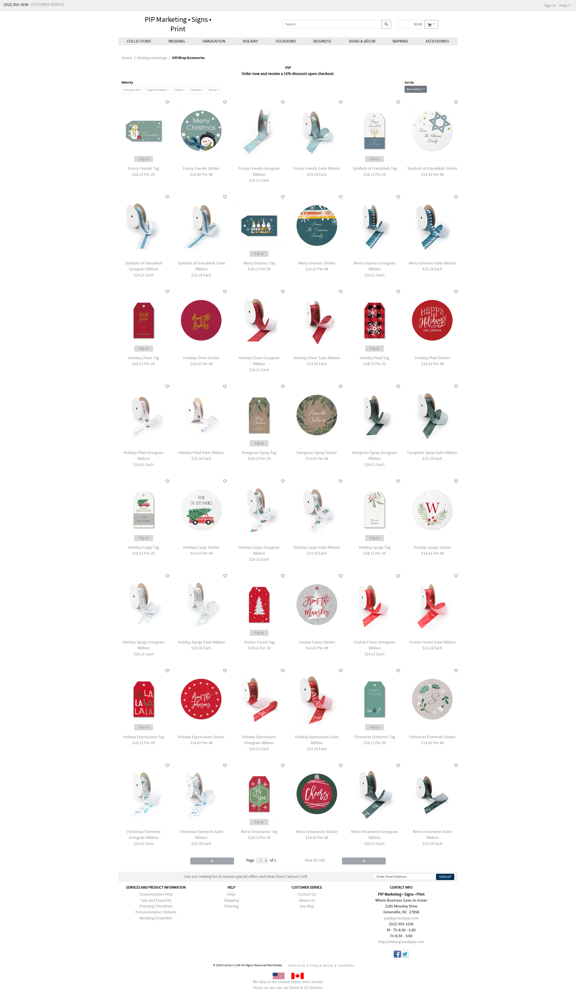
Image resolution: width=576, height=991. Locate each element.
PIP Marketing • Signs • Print (178, 24)
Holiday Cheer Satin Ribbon (317, 358)
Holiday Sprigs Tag (374, 547)
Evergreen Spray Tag (259, 452)
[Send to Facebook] (397, 954)
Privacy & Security (321, 965)
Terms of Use (296, 965)
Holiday (250, 41)
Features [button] (196, 90)
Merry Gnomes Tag (259, 263)
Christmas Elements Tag (374, 737)
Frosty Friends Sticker (201, 168)
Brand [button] (212, 90)
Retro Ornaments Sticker (317, 831)
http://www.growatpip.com (401, 941)
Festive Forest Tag (259, 642)
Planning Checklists (156, 906)
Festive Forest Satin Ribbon (432, 642)
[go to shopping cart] (431, 24)
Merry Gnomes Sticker (316, 263)
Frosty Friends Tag (143, 168)
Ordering (231, 906)
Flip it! (143, 159)
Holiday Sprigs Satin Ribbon (201, 642)
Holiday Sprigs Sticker (432, 547)
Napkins (400, 41)
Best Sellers (414, 89)
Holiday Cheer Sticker (201, 358)
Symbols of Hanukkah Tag (374, 168)
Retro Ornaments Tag (259, 831)
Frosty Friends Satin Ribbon (316, 168)
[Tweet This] (405, 954)
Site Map (306, 906)
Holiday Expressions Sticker (201, 737)
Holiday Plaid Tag (374, 358)
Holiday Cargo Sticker (201, 547)
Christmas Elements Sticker (432, 737)
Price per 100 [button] (131, 90)
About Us (307, 900)
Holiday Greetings (152, 58)
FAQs (231, 894)
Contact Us (306, 894)
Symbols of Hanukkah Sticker (432, 168)
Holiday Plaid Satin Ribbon (201, 452)
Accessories (437, 41)
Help (563, 5)
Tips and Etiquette (155, 900)
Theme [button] (178, 90)
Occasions (286, 41)
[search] (386, 24)
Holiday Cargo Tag (143, 547)
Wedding (177, 41)
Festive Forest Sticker (317, 642)
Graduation (213, 41)
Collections (139, 41)
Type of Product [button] (156, 90)
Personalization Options (155, 912)
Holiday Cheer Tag (143, 358)
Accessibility (346, 965)
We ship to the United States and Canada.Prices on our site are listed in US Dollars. (288, 984)
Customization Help (156, 894)
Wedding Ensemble (156, 918)
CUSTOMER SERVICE (47, 4)
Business (322, 41)
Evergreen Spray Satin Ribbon (432, 452)
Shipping (231, 900)
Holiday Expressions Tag (143, 737)
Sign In (550, 5)
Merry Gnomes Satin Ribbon (432, 263)
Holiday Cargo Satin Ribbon (317, 547)
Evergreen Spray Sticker (317, 452)
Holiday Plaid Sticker (432, 358)
